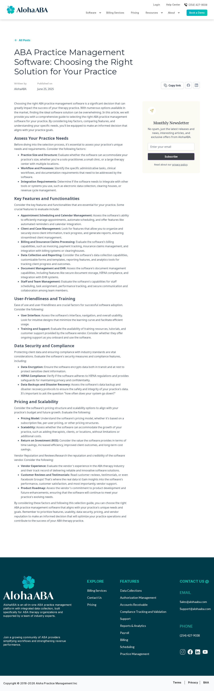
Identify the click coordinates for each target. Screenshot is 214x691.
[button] (156, 5)
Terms (177, 682)
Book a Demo (197, 12)
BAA (206, 682)
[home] (27, 10)
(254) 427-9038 (190, 635)
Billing (124, 640)
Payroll (124, 633)
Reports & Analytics (133, 626)
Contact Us (94, 597)
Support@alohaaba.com (195, 609)
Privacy (193, 682)
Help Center (173, 4)
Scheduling (127, 647)
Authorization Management (138, 597)
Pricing (135, 12)
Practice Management (134, 654)
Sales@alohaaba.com (193, 602)
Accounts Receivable (134, 604)
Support (125, 618)
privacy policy (179, 164)
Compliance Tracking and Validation (143, 611)
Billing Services (115, 12)
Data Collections (131, 590)
